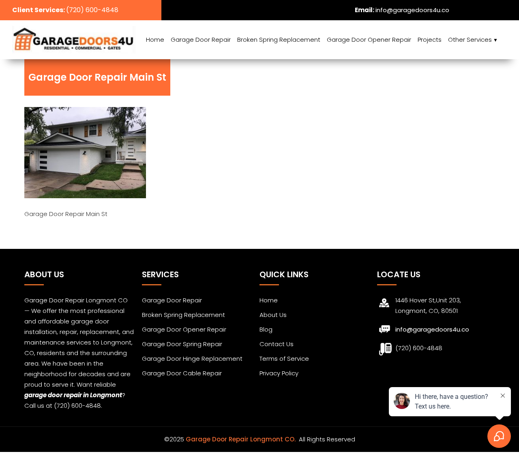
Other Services (470, 39)
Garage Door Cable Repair (182, 373)
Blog (266, 329)
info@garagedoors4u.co (412, 10)
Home (155, 39)
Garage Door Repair (201, 39)
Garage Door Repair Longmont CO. (241, 439)
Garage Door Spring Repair (182, 344)
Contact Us (277, 344)
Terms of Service (284, 358)
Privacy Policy (279, 373)
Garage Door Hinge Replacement (192, 358)
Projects (430, 39)
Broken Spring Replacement (278, 39)
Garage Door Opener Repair (369, 39)
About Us (273, 314)
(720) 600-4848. (78, 405)
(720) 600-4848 (92, 10)
